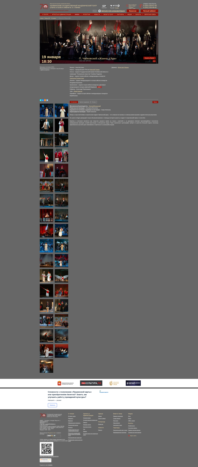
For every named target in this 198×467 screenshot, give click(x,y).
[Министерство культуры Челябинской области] (65, 383)
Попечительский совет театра (120, 430)
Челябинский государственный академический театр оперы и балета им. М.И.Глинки (54, 415)
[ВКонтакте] (43, 100)
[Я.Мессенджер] (41, 100)
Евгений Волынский (95, 106)
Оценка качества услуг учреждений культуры (73, 430)
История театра (71, 416)
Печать (155, 102)
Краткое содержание (84, 102)
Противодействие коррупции (75, 437)
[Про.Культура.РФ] (91, 383)
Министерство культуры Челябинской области (60, 3)
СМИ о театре (131, 420)
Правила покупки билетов (134, 430)
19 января (53, 18)
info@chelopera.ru (44, 421)
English (117, 7)
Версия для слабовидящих (113, 11)
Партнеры (120, 14)
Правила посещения (118, 416)
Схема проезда (116, 418)
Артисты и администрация (61, 14)
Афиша (77, 14)
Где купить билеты (132, 428)
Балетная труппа (87, 427)
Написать (52, 405)
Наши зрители (116, 423)
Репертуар (86, 14)
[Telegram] (47, 100)
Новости (97, 14)
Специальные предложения (134, 432)
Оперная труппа (87, 424)
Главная (42, 18)
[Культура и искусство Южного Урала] (114, 383)
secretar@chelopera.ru (50, 424)
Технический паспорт (73, 425)
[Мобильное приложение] (133, 383)
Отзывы (94, 102)
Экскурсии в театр (117, 425)
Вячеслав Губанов (123, 67)
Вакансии (132, 11)
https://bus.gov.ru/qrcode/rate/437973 (49, 456)
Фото (129, 416)
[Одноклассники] (45, 100)
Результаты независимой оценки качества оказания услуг (74, 434)
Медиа (129, 14)
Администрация (87, 418)
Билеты (138, 14)
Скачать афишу (102, 418)
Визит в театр (108, 14)
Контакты (70, 427)
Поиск (94, 11)
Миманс (85, 431)
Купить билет (149, 58)
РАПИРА (50, 465)
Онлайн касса (131, 425)
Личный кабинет (149, 11)
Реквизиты (70, 418)
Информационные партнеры (119, 432)
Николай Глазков (95, 69)
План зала (115, 420)
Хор (84, 429)
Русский (112, 7)
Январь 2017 (47, 18)
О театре (45, 14)
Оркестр (85, 422)
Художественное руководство (90, 420)
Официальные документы (74, 423)
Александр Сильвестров (77, 78)
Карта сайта (133, 435)
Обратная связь (150, 14)
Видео (129, 418)
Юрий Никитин (78, 91)
